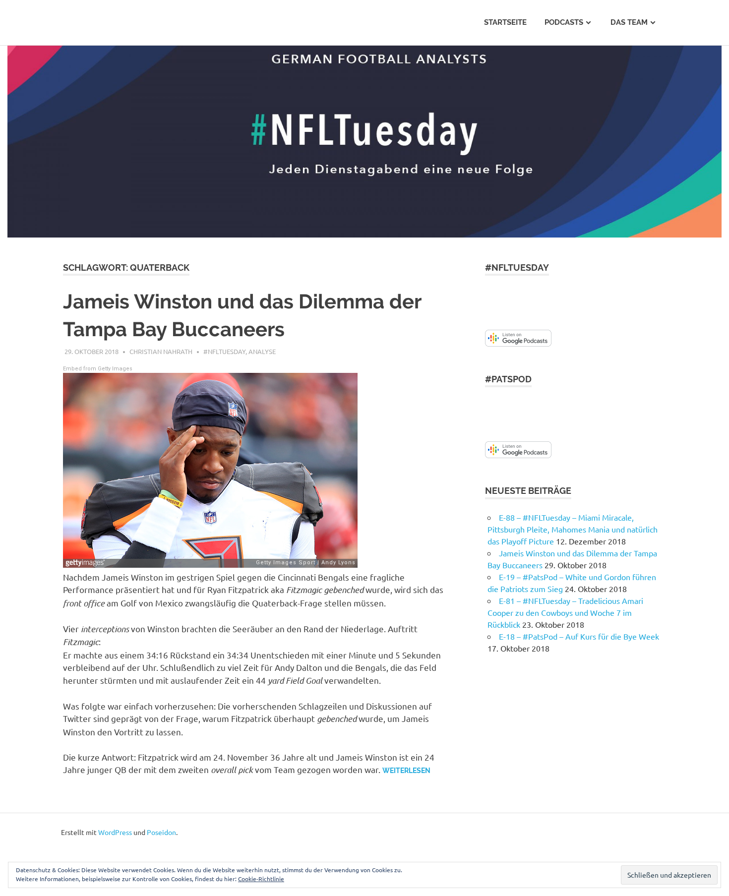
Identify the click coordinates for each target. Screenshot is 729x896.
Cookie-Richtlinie (261, 879)
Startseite (505, 22)
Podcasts (564, 22)
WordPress (115, 832)
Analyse (262, 351)
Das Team (629, 22)
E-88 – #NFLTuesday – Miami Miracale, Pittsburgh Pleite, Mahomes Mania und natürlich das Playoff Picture (572, 529)
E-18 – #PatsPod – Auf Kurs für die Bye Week (579, 636)
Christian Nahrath (160, 351)
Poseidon (161, 832)
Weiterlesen (406, 771)
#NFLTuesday (224, 351)
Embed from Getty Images (97, 368)
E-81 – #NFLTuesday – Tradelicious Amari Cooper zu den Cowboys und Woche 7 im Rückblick (565, 612)
